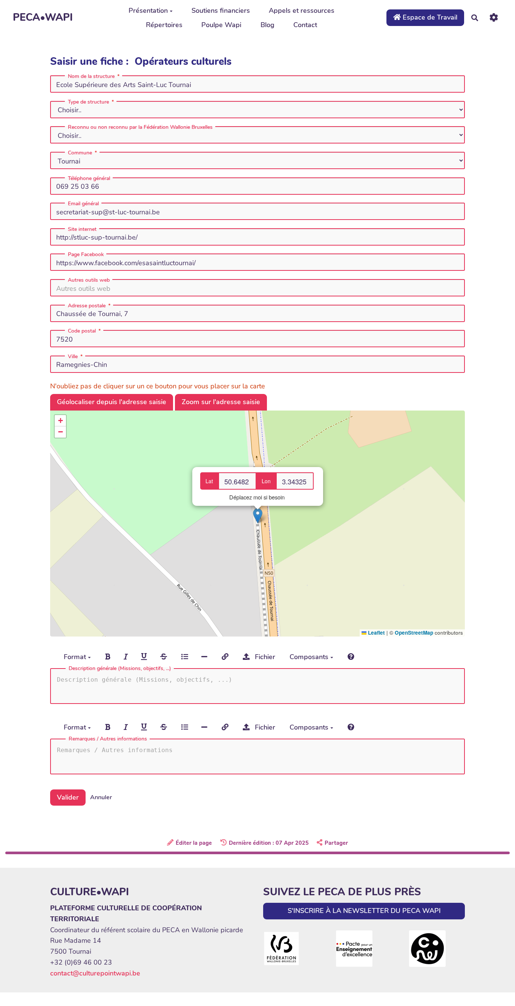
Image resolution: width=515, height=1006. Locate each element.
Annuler (101, 797)
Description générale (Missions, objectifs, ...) (120, 668)
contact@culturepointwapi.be (95, 973)
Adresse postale (87, 305)
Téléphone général (89, 178)
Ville (73, 356)
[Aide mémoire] (351, 657)
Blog (267, 24)
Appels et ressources (301, 10)
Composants (310, 656)
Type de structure (88, 102)
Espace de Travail (429, 17)
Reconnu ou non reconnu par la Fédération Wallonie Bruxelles (140, 127)
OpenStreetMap (414, 632)
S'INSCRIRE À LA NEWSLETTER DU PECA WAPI (364, 910)
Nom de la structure (91, 76)
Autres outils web (89, 280)
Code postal (82, 331)
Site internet (82, 229)
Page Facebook (86, 254)
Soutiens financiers (221, 10)
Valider (68, 797)
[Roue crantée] (493, 17)
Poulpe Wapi (221, 24)
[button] (257, 516)
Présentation (148, 10)
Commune (80, 153)
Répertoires (164, 24)
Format (76, 656)
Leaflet (375, 632)
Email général (83, 203)
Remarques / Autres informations (108, 739)
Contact (305, 24)
